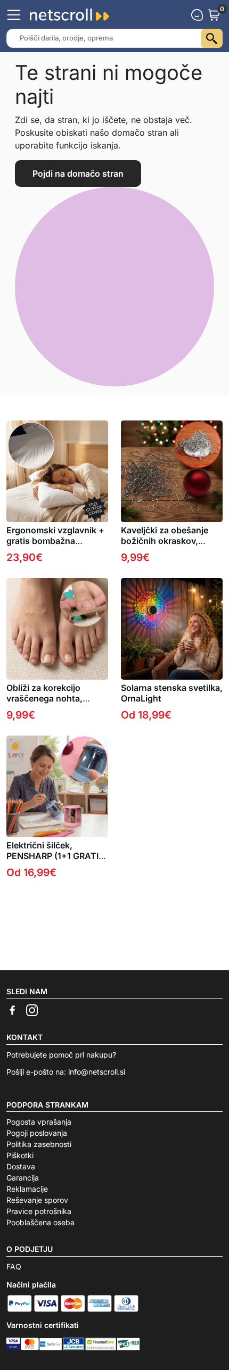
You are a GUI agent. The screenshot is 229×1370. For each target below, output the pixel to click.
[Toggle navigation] (13, 14)
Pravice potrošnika (38, 1211)
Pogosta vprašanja (38, 1121)
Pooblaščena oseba (40, 1222)
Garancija (22, 1177)
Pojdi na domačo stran (78, 173)
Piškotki (20, 1155)
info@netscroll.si (96, 1071)
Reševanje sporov (37, 1199)
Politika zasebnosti (38, 1144)
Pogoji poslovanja (36, 1132)
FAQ (13, 1266)
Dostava (20, 1166)
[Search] (212, 38)
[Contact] (197, 15)
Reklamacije (27, 1188)
